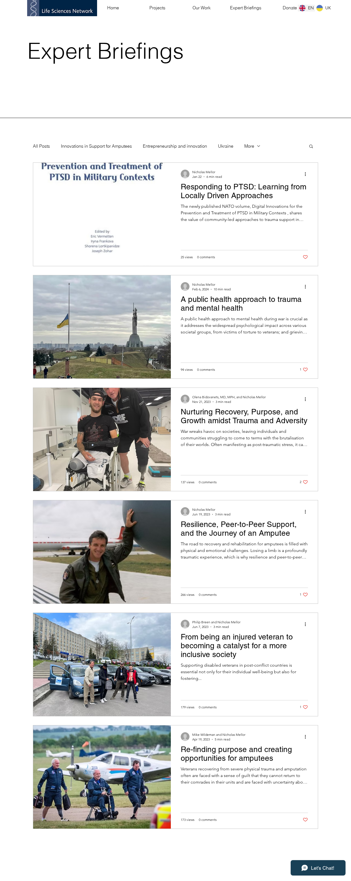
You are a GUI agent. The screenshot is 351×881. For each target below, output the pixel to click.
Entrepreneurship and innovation (175, 146)
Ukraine (225, 146)
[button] (311, 147)
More (249, 146)
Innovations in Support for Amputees (96, 146)
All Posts (41, 146)
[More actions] (307, 174)
